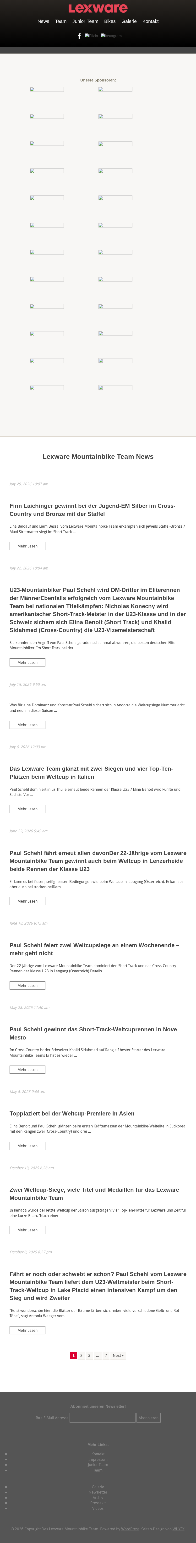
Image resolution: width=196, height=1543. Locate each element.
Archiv (98, 1497)
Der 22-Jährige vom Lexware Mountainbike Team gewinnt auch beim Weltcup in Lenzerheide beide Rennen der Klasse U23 (98, 861)
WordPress (130, 1529)
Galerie (129, 21)
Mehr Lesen (27, 546)
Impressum (98, 1459)
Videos (97, 1508)
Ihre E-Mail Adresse (52, 1417)
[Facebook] (78, 36)
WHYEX (179, 1529)
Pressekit (98, 1502)
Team (61, 21)
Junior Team (85, 21)
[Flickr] (90, 36)
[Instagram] (110, 36)
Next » (118, 1355)
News (43, 21)
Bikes (110, 21)
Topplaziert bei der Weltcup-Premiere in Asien (72, 1113)
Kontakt (150, 21)
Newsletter (98, 1492)
